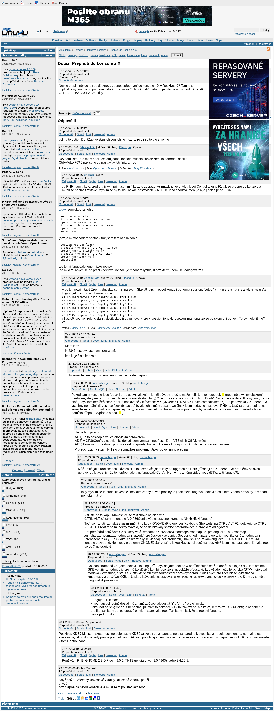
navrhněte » (46, 474)
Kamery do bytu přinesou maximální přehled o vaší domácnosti (29, 598)
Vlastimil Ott (87, 147)
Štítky (62, 55)
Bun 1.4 (7, 131)
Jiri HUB (89, 174)
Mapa (219, 40)
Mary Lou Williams (14, 119)
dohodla (36, 252)
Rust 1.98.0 (9, 60)
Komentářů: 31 (11, 566)
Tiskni (62, 698)
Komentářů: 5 (31, 401)
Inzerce (225, 708)
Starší (41, 470)
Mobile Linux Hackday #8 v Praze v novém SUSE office (26, 300)
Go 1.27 (7, 269)
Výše (92, 181)
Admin (79, 80)
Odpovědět (66, 80)
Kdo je (180, 40)
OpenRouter (35, 255)
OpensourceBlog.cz (104, 168)
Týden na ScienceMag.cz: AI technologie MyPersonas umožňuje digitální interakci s (28, 586)
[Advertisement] (105, 102)
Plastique (125, 147)
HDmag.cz (43, 3)
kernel (122, 55)
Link (88, 134)
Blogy (126, 40)
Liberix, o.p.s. (75, 168)
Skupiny (137, 40)
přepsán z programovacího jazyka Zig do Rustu (25, 157)
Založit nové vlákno (71, 693)
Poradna (57, 40)
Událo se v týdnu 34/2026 (22, 579)
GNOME (11, 510)
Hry (160, 40)
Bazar (190, 40)
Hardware (78, 40)
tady (62, 209)
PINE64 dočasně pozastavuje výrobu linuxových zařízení (27, 203)
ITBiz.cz (28, 3)
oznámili (44, 181)
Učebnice (115, 40)
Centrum (17, 470)
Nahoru (93, 693)
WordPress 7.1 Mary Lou (18, 95)
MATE (10, 532)
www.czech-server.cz (37, 708)
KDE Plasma (14, 517)
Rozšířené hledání (244, 33)
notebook (154, 55)
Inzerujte (144, 31)
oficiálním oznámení (15, 190)
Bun (5, 140)
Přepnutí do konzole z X (123, 49)
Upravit (177, 55)
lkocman (7, 353)
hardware (104, 55)
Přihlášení (249, 43)
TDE (9, 539)
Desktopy (150, 40)
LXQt (9, 524)
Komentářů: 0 (31, 90)
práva (164, 55)
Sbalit (80, 134)
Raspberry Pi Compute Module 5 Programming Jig (24, 360)
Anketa (7, 474)
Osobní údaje (262, 708)
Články (103, 40)
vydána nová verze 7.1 (23, 104)
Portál (200, 40)
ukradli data (33, 418)
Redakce (214, 708)
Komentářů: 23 (31, 464)
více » (10, 347)
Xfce (9, 546)
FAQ (67, 40)
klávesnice (133, 55)
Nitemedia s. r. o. (120, 708)
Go (35, 281)
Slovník (169, 40)
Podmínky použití (242, 708)
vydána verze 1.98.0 (22, 69)
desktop (72, 55)
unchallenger (101, 383)
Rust (36, 72)
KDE (114, 55)
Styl (5, 43)
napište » (48, 50)
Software (91, 40)
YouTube (9, 107)
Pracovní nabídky (14, 55)
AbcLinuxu (14, 575)
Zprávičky (9, 50)
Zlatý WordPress (143, 168)
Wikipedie (10, 75)
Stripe (21, 252)
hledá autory (60, 31)
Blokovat (99, 134)
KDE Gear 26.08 (12, 172)
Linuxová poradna (96, 49)
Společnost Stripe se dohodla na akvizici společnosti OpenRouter (24, 242)
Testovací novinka (17, 603)
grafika (94, 55)
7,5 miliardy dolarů (14, 258)
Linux (144, 55)
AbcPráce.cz (61, 3)
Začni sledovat (81, 113)
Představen (10, 371)
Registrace (264, 43)
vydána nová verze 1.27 (24, 278)
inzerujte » (47, 55)
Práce (209, 40)
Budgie (10, 488)
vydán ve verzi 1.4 (27, 149)
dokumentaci (11, 395)
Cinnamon (12, 495)
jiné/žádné (12, 554)
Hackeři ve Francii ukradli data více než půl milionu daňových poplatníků (27, 408)
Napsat (30, 470)
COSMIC (11, 503)
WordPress (36, 110)
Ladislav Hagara (11, 90)
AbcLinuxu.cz (11, 3)
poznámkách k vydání (16, 78)
